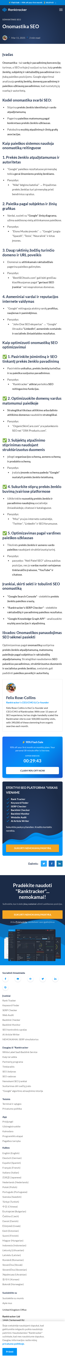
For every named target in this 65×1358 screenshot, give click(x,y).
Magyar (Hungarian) (12, 1240)
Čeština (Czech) (10, 1216)
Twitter (43, 979)
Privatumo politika (12, 1108)
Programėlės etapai (12, 1136)
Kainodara (7, 1131)
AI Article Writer (11, 1034)
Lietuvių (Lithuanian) (13, 1250)
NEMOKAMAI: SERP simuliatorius (20, 1039)
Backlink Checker (11, 1019)
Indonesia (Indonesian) (14, 1245)
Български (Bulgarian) (14, 1211)
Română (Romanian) (13, 1259)
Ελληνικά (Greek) (11, 1225)
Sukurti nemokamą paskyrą (32, 914)
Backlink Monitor (11, 1024)
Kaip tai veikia (9, 1056)
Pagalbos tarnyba (11, 1140)
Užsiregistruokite (11, 1126)
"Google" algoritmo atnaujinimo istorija (22, 1090)
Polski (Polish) (9, 1187)
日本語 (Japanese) (11, 1177)
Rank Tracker (9, 1000)
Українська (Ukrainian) (14, 1274)
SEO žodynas (9, 1071)
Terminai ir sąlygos (11, 1103)
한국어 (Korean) (10, 1279)
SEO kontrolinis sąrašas (14, 1029)
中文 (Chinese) (10, 1206)
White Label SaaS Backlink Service (19, 1052)
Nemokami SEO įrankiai (14, 1081)
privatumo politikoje (13, 1343)
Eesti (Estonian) (10, 1230)
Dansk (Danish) (10, 1221)
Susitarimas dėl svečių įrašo (16, 1086)
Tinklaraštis (8, 1066)
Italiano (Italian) (10, 1172)
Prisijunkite (21, 922)
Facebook (5, 979)
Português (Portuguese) (14, 1191)
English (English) (11, 1153)
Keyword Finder (10, 1005)
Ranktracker (14, 10)
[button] (61, 10)
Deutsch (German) (12, 1157)
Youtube (18, 979)
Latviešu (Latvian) (11, 1255)
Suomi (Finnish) (10, 1235)
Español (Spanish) (11, 1162)
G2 (5, 987)
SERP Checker (9, 1010)
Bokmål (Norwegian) (13, 1284)
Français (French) (11, 1167)
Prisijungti (7, 1121)
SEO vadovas (9, 1076)
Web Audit (8, 1015)
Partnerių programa (12, 1061)
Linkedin (55, 979)
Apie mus (7, 1303)
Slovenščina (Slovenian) (14, 1269)
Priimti (9, 1351)
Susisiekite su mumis (13, 1298)
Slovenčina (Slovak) (12, 1264)
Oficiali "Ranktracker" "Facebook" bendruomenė (30, 979)
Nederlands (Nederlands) (15, 1182)
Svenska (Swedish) (11, 1196)
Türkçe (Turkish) (10, 1201)
